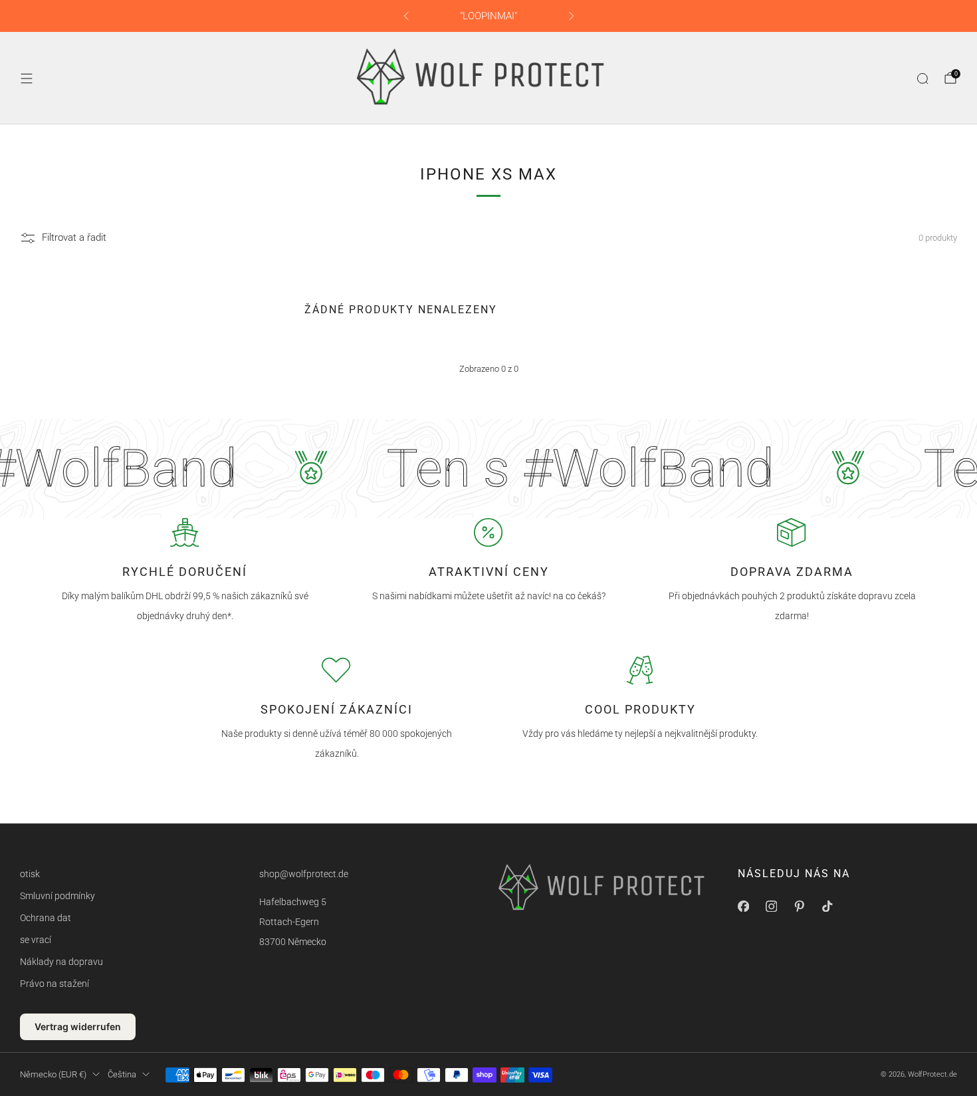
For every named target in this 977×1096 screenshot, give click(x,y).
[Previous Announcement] (406, 16)
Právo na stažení (54, 983)
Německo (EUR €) (53, 1074)
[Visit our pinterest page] (799, 906)
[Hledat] (922, 78)
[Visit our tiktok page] (827, 906)
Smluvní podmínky (57, 895)
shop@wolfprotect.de (303, 874)
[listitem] (488, 16)
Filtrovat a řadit (74, 238)
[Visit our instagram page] (771, 906)
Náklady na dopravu (61, 961)
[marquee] (488, 468)
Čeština (122, 1074)
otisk (30, 874)
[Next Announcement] (571, 16)
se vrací (35, 939)
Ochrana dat (45, 917)
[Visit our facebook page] (743, 906)
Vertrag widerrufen (78, 1026)
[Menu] (26, 78)
